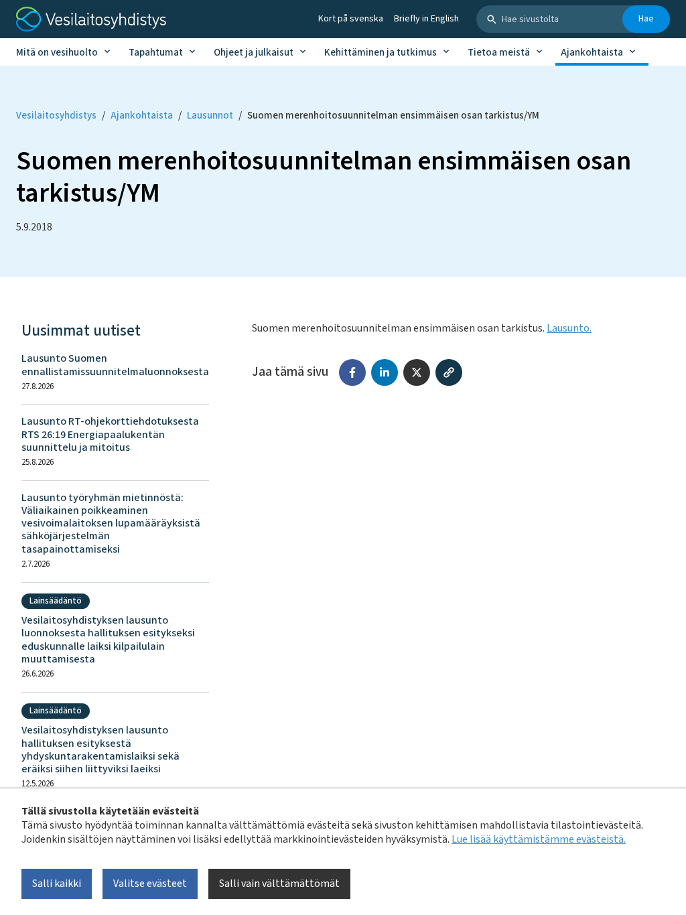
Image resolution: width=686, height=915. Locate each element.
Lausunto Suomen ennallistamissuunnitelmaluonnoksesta (115, 365)
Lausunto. (569, 328)
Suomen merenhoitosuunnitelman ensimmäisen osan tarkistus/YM (393, 116)
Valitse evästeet (150, 883)
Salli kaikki (56, 883)
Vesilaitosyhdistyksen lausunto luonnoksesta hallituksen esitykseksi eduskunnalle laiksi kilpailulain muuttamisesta (108, 640)
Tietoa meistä (499, 53)
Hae (646, 18)
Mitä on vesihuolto (57, 53)
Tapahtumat (156, 53)
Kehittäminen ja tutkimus (380, 53)
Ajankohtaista (592, 53)
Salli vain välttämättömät (279, 883)
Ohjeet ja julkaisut (253, 53)
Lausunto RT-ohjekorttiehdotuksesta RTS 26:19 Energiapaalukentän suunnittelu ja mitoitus (110, 434)
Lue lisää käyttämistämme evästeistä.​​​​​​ (539, 839)
